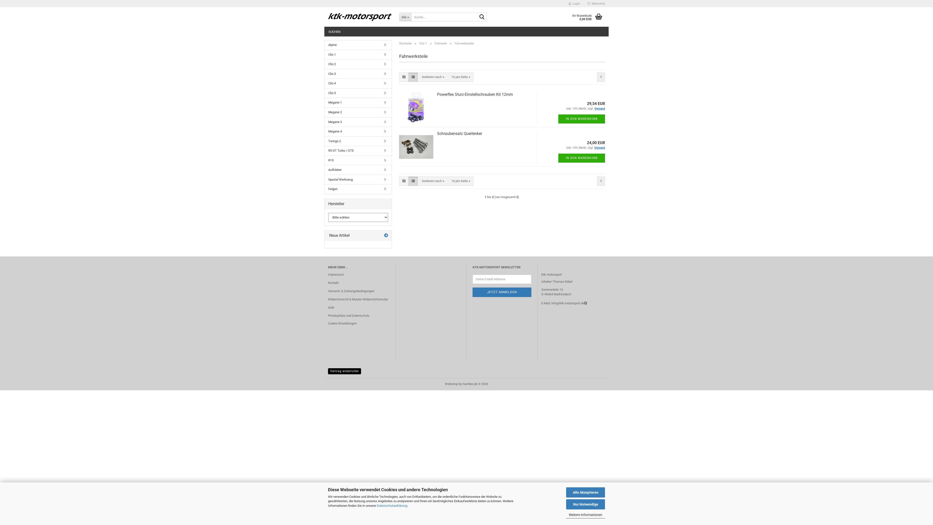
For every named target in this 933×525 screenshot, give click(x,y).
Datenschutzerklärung (392, 506)
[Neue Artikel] (386, 235)
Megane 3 (335, 122)
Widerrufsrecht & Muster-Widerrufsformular (358, 299)
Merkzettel (597, 3)
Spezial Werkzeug (340, 179)
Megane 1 (335, 102)
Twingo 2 (334, 141)
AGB (331, 307)
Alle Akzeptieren (585, 492)
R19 (331, 160)
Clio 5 (332, 93)
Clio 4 (332, 83)
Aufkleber (335, 170)
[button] (404, 77)
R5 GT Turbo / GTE (341, 150)
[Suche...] (482, 17)
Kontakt (333, 283)
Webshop (451, 384)
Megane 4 (335, 131)
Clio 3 (332, 74)
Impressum (336, 274)
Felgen (332, 189)
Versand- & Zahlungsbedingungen (351, 291)
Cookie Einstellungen (342, 323)
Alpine (332, 45)
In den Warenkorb (581, 119)
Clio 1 (332, 54)
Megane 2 (335, 112)
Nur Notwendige (585, 504)
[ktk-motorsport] (360, 17)
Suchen (334, 32)
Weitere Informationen (585, 515)
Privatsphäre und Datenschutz (348, 315)
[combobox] (433, 77)
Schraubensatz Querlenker (459, 133)
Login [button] (575, 3)
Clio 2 (332, 64)
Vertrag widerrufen (344, 371)
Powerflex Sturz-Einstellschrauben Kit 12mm (475, 94)
